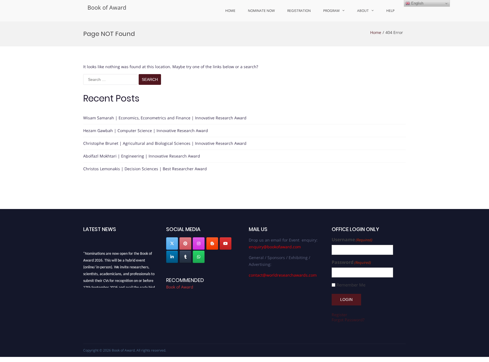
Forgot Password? (348, 319)
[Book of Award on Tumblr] (185, 257)
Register (339, 314)
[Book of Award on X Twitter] (172, 243)
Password (351, 262)
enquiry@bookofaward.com (275, 246)
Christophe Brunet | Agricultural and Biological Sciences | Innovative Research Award (164, 143)
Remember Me (350, 285)
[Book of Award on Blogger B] (212, 243)
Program (331, 10)
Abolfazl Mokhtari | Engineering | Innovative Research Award (141, 156)
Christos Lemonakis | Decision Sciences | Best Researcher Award (145, 168)
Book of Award (106, 7)
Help (390, 10)
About (363, 10)
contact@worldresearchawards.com (283, 275)
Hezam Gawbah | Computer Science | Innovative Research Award (145, 130)
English (416, 3)
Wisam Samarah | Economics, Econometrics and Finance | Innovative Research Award (164, 117)
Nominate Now (261, 10)
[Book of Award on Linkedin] (172, 257)
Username (352, 240)
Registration (299, 10)
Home (230, 10)
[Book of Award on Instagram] (199, 243)
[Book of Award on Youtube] (225, 243)
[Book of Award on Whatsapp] (199, 257)
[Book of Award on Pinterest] (185, 243)
